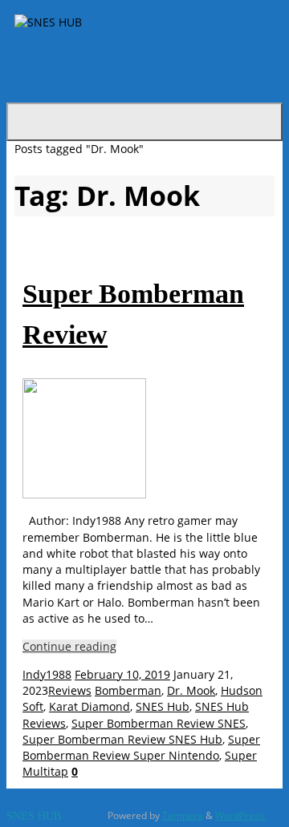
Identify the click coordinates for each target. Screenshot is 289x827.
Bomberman (128, 691)
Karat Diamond (89, 707)
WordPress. (241, 815)
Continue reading (69, 646)
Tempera (182, 815)
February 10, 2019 (122, 675)
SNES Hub (162, 707)
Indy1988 (46, 675)
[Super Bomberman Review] (84, 494)
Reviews (70, 691)
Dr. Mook (191, 691)
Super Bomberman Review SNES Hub (122, 739)
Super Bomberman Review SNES (158, 723)
